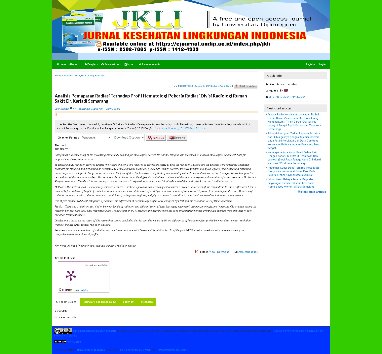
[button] (56, 114)
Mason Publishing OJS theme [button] (172, 349)
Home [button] (58, 75)
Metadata (147, 302)
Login (322, 64)
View (212, 252)
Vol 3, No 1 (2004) (84, 75)
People (91, 64)
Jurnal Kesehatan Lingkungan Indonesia (94, 330)
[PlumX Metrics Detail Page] (71, 275)
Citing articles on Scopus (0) (99, 302)
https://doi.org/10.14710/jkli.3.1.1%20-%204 (206, 86)
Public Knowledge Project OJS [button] (135, 349)
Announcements (150, 64)
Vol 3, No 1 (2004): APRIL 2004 (287, 96)
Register (311, 64)
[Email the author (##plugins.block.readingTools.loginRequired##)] (74, 108)
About (76, 64)
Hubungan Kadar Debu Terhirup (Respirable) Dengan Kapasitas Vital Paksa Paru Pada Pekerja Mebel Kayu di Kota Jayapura (293, 171)
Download (223, 252)
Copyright (128, 302)
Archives (68, 75)
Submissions (112, 64)
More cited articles (313, 192)
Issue (130, 64)
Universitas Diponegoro (91, 349)
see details (81, 290)
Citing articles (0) (66, 302)
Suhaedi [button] (100, 75)
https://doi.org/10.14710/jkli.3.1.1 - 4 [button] (184, 128)
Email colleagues (247, 252)
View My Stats (73, 341)
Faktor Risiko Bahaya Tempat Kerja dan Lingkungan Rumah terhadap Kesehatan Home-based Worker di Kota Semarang (291, 182)
